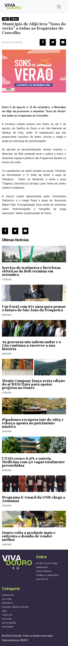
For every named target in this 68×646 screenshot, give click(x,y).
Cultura (14, 19)
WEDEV (24, 640)
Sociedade (7, 627)
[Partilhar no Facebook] (43, 42)
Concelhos (8, 595)
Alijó (5, 19)
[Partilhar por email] (63, 42)
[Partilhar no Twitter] (53, 42)
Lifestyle (7, 615)
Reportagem (9, 623)
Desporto (7, 603)
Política (6, 619)
